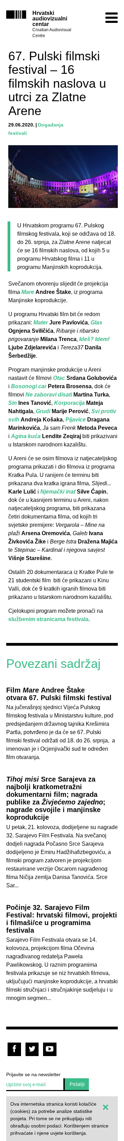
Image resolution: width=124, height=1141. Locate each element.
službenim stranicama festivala (48, 619)
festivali (17, 133)
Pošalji (77, 1084)
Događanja (50, 125)
